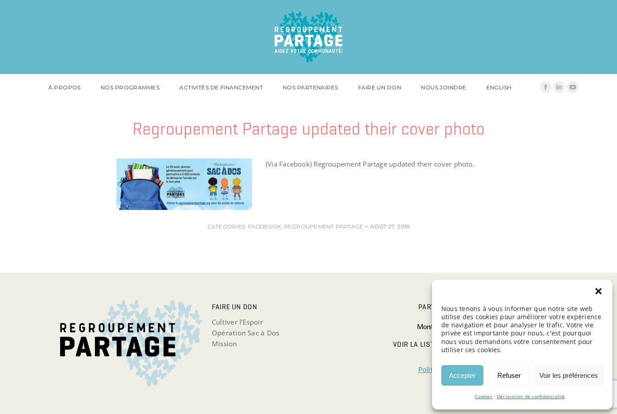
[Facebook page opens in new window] (546, 87)
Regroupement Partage (324, 226)
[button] (598, 291)
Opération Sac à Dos (245, 332)
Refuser (509, 375)
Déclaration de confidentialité (531, 396)
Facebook (264, 226)
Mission (224, 343)
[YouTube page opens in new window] (573, 87)
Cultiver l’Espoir (237, 321)
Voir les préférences (568, 375)
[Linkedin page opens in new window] (559, 87)
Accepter (462, 375)
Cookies (483, 396)
